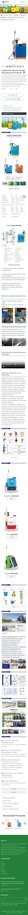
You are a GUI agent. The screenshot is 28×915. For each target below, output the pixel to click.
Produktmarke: (6, 108)
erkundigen (11, 95)
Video (2, 867)
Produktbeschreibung (8, 113)
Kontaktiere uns (5, 873)
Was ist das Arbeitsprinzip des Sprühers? (11, 889)
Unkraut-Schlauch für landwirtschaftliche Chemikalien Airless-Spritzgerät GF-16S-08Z (19, 828)
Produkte (3, 863)
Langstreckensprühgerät (9, 797)
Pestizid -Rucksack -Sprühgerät (10, 803)
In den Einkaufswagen (11, 99)
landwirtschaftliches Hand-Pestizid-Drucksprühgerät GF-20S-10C (9, 828)
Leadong (20, 913)
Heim (2, 862)
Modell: (4, 106)
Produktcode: (6, 110)
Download (3, 871)
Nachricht (3, 869)
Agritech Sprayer (7, 800)
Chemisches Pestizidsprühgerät (10, 809)
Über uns (3, 865)
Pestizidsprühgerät (7, 806)
